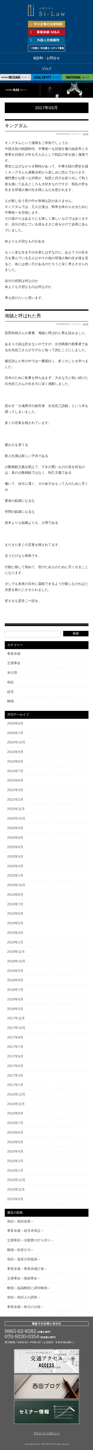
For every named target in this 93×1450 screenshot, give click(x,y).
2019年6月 (15, 913)
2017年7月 (15, 1047)
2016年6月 (15, 1132)
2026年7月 (15, 733)
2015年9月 (15, 1199)
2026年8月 (15, 723)
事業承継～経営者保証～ (25, 1231)
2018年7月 (15, 990)
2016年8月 (15, 1113)
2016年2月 (15, 1161)
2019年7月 (15, 904)
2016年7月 (15, 1123)
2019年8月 (15, 894)
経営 (10, 692)
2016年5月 (15, 1142)
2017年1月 (15, 1085)
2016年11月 (16, 1104)
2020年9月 (15, 828)
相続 (10, 682)
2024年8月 (15, 761)
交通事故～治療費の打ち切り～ (30, 1240)
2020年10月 (16, 818)
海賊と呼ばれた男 (23, 315)
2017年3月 (15, 1075)
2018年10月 (16, 961)
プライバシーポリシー (46, 1433)
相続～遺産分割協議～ (24, 1259)
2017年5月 (15, 1066)
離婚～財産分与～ (20, 1250)
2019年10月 (16, 885)
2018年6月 (15, 999)
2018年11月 (16, 951)
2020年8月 (15, 837)
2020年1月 (15, 875)
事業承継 (14, 654)
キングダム (16, 125)
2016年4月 (15, 1151)
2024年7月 (15, 771)
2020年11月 (16, 809)
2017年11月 (16, 1018)
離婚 (10, 701)
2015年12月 (16, 1180)
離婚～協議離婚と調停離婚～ (29, 1288)
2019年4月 (15, 933)
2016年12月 (16, 1094)
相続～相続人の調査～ (24, 1297)
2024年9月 (15, 752)
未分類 (85, 134)
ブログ (46, 69)
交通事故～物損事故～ (24, 1278)
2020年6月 (15, 847)
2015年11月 (16, 1189)
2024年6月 (15, 780)
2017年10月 (16, 1028)
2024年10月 (16, 742)
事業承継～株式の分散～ (25, 1307)
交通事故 (14, 663)
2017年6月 (15, 1056)
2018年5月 (15, 1009)
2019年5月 (15, 923)
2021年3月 (15, 790)
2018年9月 (15, 971)
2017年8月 (15, 1037)
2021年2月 (15, 799)
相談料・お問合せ (46, 58)
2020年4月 (15, 866)
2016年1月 (15, 1170)
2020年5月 (15, 856)
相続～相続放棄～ (20, 1221)
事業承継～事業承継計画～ (27, 1269)
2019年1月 (15, 942)
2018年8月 (15, 980)
